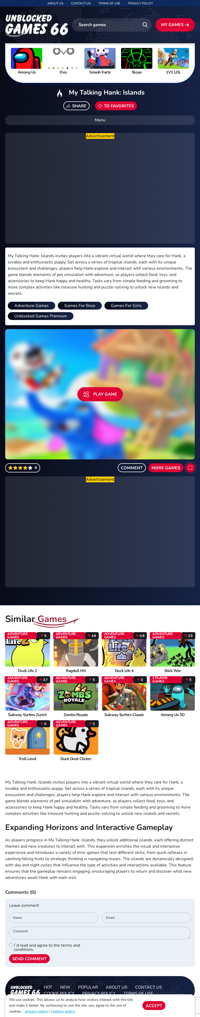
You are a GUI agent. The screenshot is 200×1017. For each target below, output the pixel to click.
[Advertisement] (100, 191)
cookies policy (63, 1011)
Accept (154, 1006)
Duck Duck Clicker (75, 759)
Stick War (172, 671)
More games (166, 468)
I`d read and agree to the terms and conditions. (47, 947)
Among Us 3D (173, 715)
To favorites (119, 106)
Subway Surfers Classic (124, 715)
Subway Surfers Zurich (27, 715)
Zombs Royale (76, 715)
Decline (180, 1006)
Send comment (29, 959)
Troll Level (27, 759)
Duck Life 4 (124, 671)
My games (172, 25)
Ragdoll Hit (76, 671)
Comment (132, 468)
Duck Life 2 (27, 671)
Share (79, 106)
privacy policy (36, 1011)
